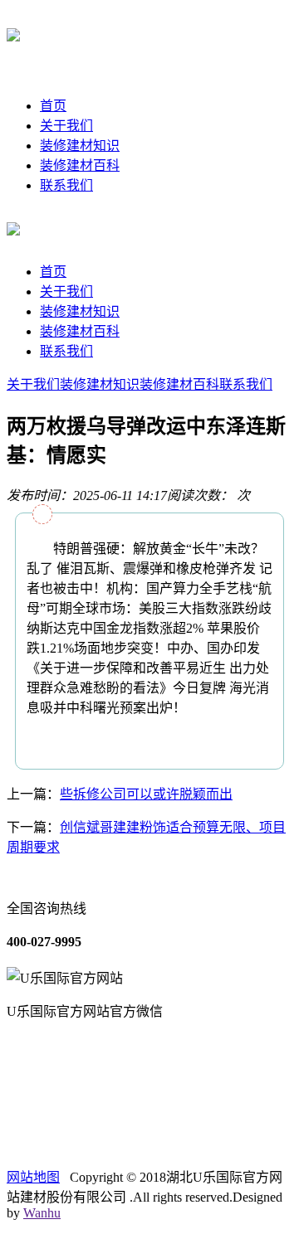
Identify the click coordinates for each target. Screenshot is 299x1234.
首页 (53, 106)
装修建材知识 (80, 145)
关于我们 (66, 126)
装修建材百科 (80, 165)
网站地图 (33, 1177)
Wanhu (42, 1213)
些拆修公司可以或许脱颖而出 (146, 794)
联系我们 (66, 185)
